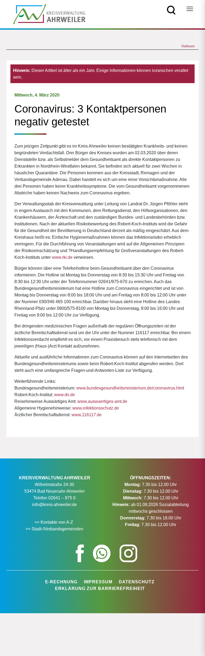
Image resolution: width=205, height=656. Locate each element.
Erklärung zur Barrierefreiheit (100, 588)
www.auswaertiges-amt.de (102, 401)
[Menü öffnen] (190, 9)
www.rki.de (62, 257)
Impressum (98, 582)
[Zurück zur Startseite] (49, 13)
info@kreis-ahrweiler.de (54, 504)
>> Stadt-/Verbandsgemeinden (54, 529)
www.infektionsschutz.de (95, 408)
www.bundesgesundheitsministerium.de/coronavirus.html (130, 388)
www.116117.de (87, 414)
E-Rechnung (61, 582)
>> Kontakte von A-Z (54, 522)
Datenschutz (137, 582)
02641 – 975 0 (62, 498)
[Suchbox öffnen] (171, 9)
